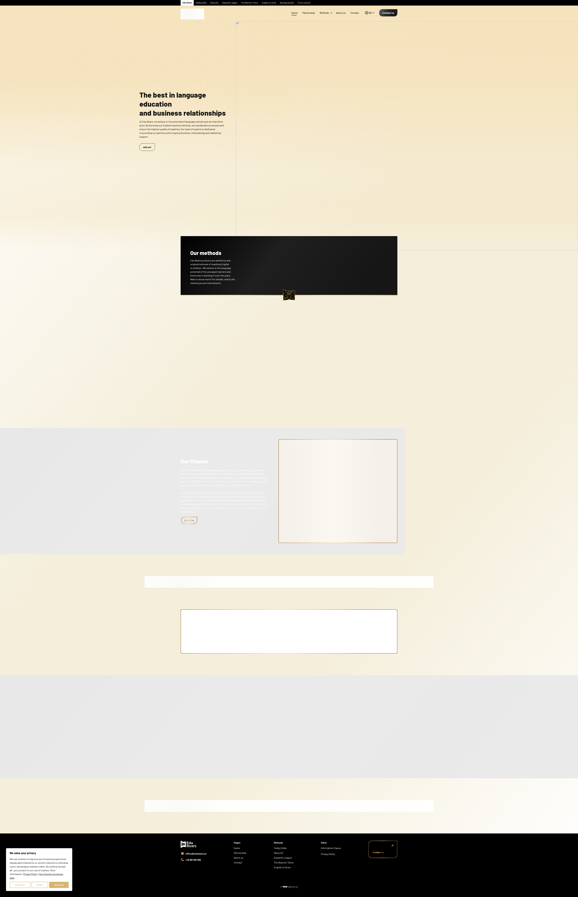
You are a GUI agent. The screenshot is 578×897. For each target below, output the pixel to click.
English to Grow (282, 867)
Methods (324, 12)
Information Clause (331, 848)
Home (294, 12)
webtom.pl (293, 886)
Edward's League (283, 857)
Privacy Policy (328, 854)
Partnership (308, 12)
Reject (40, 885)
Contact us (388, 12)
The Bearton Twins (284, 862)
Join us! (147, 147)
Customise (20, 885)
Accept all (58, 885)
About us (341, 12)
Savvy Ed (278, 852)
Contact (354, 12)
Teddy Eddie (280, 848)
